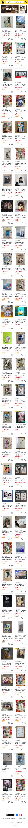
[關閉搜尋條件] (14, 2)
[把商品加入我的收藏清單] (9, 39)
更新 (24, 818)
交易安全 (14, 825)
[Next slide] (12, 22)
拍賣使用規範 (19, 822)
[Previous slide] (2, 22)
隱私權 (12, 822)
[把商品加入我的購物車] (12, 39)
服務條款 (7, 822)
